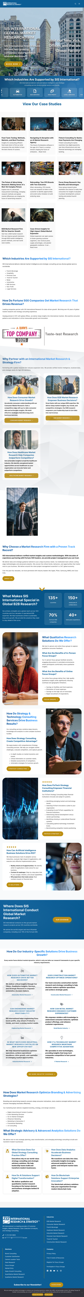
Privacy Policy (51, 1253)
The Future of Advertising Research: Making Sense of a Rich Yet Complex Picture (13, 184)
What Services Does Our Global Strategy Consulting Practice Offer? (24, 1152)
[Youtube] (54, 1271)
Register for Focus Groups (55, 1262)
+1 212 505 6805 (10, 1235)
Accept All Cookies (38, 1294)
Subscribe (56, 1285)
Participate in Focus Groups (56, 1266)
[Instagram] (61, 1271)
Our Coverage (62, 920)
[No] (82, 1292)
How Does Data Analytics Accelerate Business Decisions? (63, 1152)
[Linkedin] (47, 1271)
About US (8, 578)
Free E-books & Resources (55, 1258)
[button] (75, 4)
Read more (42, 152)
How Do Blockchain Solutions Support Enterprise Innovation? (65, 1178)
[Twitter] (57, 1271)
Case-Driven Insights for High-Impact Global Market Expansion (41, 231)
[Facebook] (51, 1271)
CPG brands (46, 187)
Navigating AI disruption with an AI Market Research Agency (41, 140)
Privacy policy (48, 1294)
